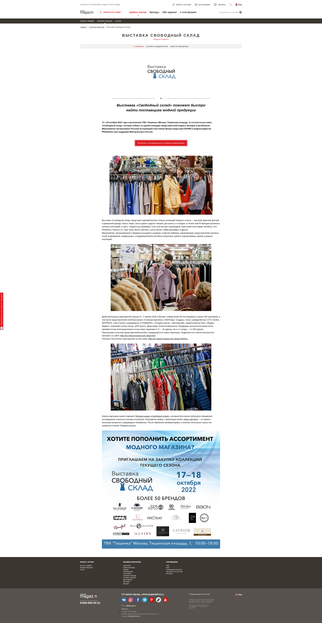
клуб (167, 567)
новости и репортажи (179, 46)
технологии (127, 573)
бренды (154, 12)
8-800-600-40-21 (90, 602)
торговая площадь (129, 576)
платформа (172, 562)
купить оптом (138, 12)
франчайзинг (128, 580)
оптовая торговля (129, 578)
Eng (240, 5)
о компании (139, 46)
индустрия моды (129, 567)
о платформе (188, 12)
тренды (126, 569)
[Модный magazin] (86, 12)
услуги (118, 21)
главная (83, 27)
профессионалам (132, 562)
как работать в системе (174, 571)
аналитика (127, 565)
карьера (126, 584)
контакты (169, 573)
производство (128, 571)
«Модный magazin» (161, 39)
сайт (167, 565)
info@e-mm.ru (131, 606)
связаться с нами (112, 12)
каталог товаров (87, 21)
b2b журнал (169, 12)
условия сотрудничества (157, 46)
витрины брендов (104, 21)
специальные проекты (174, 569)
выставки (126, 582)
